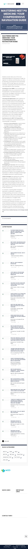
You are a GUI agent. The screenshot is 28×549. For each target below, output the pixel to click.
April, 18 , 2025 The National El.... (17, 373)
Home (14, 25)
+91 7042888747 (6, 523)
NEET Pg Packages (19, 497)
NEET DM (2, 498)
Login (18, 4)
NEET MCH (3, 501)
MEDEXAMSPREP (10, 4)
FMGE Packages (18, 499)
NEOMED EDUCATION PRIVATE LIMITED (10, 519)
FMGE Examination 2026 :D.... (17, 255)
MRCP (2, 507)
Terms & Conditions (20, 545)
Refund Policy (7, 547)
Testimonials (15, 547)
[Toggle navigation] (22, 3)
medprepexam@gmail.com (8, 528)
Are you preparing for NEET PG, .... (18, 352)
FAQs (15, 548)
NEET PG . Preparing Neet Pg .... (17, 265)
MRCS (2, 504)
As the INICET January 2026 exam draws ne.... (17, 309)
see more (7, 441)
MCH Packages (18, 508)
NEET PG (2, 495)
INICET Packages (18, 502)
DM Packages (18, 505)
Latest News (23, 547)
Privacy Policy (8, 545)
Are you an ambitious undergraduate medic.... (16, 363)
